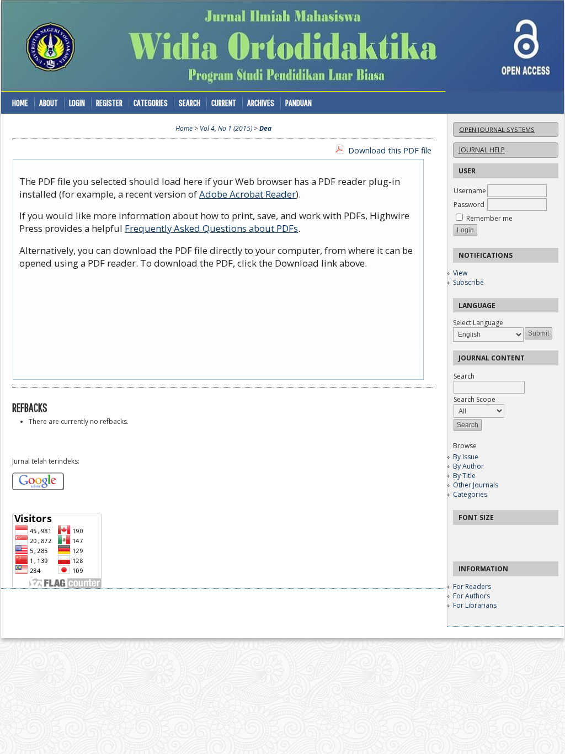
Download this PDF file (389, 150)
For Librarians (475, 605)
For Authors (471, 596)
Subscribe (468, 282)
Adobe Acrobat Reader (247, 194)
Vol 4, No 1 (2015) (226, 128)
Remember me (489, 218)
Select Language (478, 322)
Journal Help (482, 150)
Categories (470, 494)
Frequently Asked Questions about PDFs (211, 228)
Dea (265, 128)
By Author (468, 466)
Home (20, 102)
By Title (464, 475)
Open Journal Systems (497, 129)
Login (77, 102)
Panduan (298, 102)
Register (109, 102)
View (460, 273)
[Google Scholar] (38, 487)
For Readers (472, 586)
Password (469, 204)
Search (189, 102)
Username (470, 190)
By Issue (465, 456)
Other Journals (475, 485)
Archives (260, 102)
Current (223, 102)
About (48, 102)
